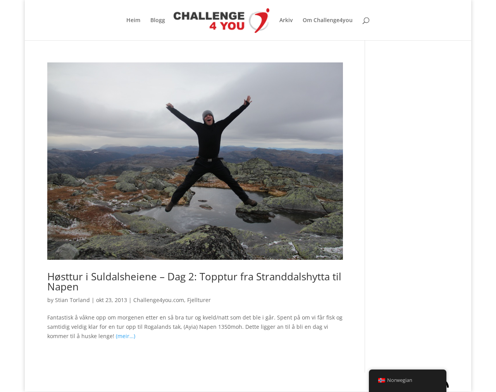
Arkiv (286, 20)
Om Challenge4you (328, 20)
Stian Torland (72, 300)
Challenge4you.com (158, 300)
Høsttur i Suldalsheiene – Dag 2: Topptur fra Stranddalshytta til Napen (194, 281)
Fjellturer (199, 300)
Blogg (157, 20)
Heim (133, 20)
